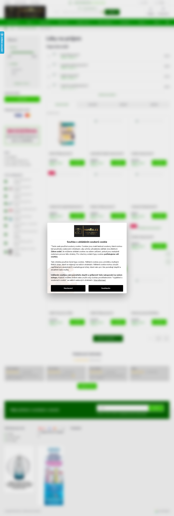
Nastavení (68, 288)
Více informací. (100, 280)
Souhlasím (105, 288)
